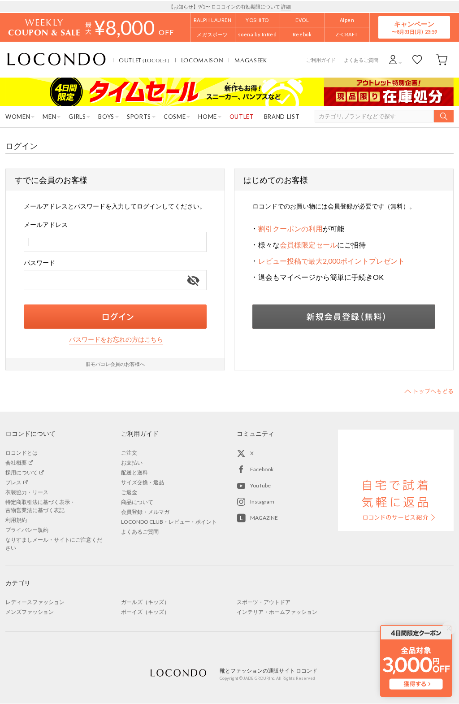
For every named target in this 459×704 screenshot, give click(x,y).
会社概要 (16, 462)
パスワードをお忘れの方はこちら (116, 339)
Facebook (261, 469)
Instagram (262, 501)
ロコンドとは (21, 452)
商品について (137, 502)
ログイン (115, 316)
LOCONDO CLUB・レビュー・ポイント (169, 521)
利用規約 (16, 520)
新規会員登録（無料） (343, 316)
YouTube (260, 485)
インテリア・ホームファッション (277, 611)
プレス (13, 482)
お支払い (132, 462)
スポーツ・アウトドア (263, 602)
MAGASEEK (250, 60)
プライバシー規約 (26, 529)
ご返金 (129, 492)
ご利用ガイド (321, 60)
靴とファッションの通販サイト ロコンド (56, 59)
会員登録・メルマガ (145, 511)
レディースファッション (35, 602)
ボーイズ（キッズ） (145, 611)
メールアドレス (46, 224)
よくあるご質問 (361, 60)
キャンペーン (414, 27)
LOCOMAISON (202, 60)
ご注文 (129, 452)
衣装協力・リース (26, 492)
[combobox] (115, 242)
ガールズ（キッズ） (145, 602)
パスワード (39, 262)
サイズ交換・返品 (142, 482)
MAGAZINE (264, 517)
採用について (21, 472)
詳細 (286, 6)
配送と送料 (134, 472)
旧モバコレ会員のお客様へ (115, 364)
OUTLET (144, 60)
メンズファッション (29, 611)
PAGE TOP (429, 391)
